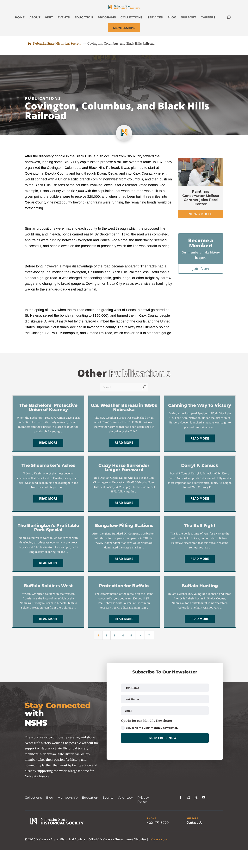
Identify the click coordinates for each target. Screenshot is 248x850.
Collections (33, 797)
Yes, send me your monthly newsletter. (152, 727)
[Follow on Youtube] (204, 797)
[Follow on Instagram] (188, 797)
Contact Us (194, 822)
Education (90, 797)
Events (107, 797)
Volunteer (125, 797)
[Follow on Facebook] (180, 797)
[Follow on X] (196, 797)
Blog (49, 797)
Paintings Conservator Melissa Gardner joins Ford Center (200, 197)
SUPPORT (192, 818)
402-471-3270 (158, 823)
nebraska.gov (158, 839)
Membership (68, 797)
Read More (48, 443)
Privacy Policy (143, 799)
